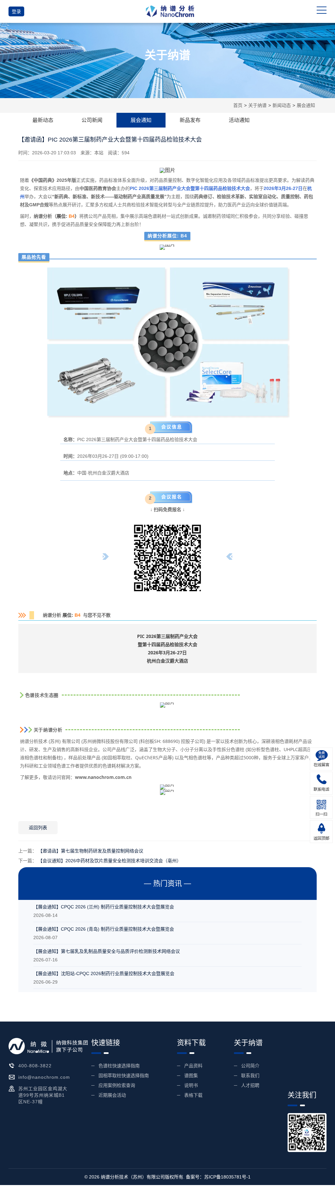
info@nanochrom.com (44, 1077)
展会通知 (306, 105)
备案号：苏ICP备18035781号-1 (218, 1176)
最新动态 (42, 120)
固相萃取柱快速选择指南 (123, 1075)
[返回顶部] (321, 831)
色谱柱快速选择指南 (119, 1065)
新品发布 (190, 120)
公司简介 (250, 1065)
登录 (16, 11)
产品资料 (193, 1065)
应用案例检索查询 (116, 1085)
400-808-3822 (35, 1065)
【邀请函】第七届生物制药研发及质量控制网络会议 (90, 850)
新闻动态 (282, 105)
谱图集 (191, 1075)
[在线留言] (321, 759)
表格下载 (193, 1095)
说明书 (191, 1085)
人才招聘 (250, 1085)
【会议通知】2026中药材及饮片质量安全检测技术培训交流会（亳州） (109, 860)
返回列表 (38, 827)
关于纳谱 (257, 105)
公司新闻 (91, 120)
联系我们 (250, 1075)
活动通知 (239, 120)
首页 (237, 105)
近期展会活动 (112, 1095)
